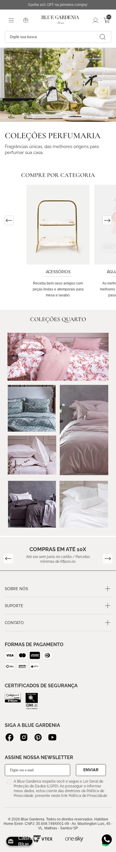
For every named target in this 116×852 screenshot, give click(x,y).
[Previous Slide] (9, 220)
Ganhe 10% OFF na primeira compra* (58, 5)
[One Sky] (74, 838)
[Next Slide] (107, 220)
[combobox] (58, 37)
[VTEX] (42, 838)
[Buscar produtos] (102, 37)
